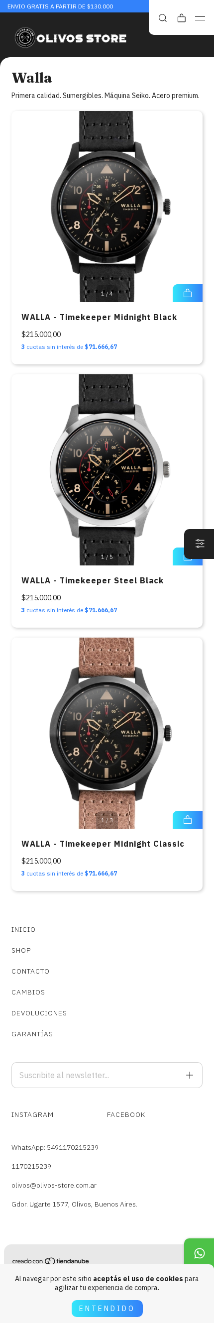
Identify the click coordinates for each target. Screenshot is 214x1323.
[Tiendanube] (51, 1263)
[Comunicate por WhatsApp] (199, 1253)
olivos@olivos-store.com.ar (54, 1185)
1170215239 (31, 1166)
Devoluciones (39, 1012)
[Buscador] (163, 18)
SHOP (21, 950)
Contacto (30, 971)
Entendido (107, 1308)
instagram (32, 1114)
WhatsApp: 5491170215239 (55, 1147)
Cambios (28, 992)
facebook (126, 1114)
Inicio (23, 929)
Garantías (32, 1033)
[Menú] (200, 18)
